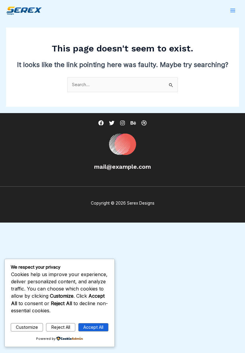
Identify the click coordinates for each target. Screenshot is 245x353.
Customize (27, 327)
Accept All (93, 327)
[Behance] (133, 123)
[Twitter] (111, 123)
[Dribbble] (144, 123)
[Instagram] (122, 123)
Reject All (60, 327)
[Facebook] (101, 123)
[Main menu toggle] (232, 10)
